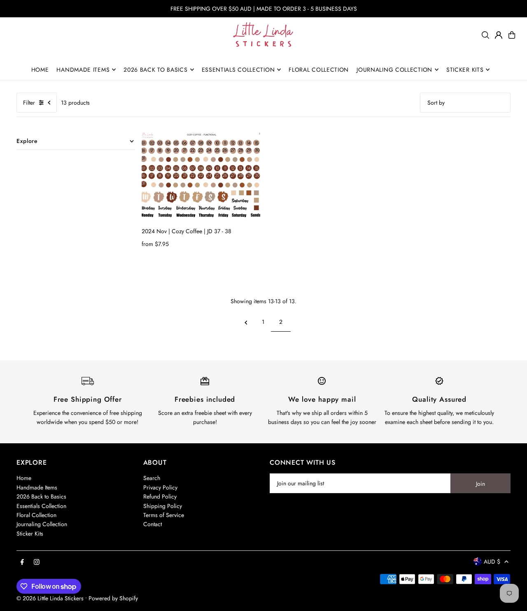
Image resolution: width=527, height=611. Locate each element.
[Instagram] (37, 562)
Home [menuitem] (40, 70)
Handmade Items (36, 487)
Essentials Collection (41, 506)
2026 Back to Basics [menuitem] (155, 70)
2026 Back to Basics (41, 496)
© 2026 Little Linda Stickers (50, 598)
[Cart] (511, 35)
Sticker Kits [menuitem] (464, 70)
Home (23, 478)
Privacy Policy (160, 487)
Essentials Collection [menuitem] (238, 70)
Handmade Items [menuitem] (83, 70)
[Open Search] (485, 35)
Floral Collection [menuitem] (319, 70)
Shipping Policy (162, 506)
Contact (152, 524)
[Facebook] (22, 562)
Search (151, 478)
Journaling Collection (41, 524)
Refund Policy (160, 496)
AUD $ (492, 561)
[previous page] (246, 322)
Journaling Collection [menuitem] (394, 70)
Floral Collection (36, 515)
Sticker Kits (29, 533)
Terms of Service (163, 515)
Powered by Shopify (113, 598)
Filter (29, 102)
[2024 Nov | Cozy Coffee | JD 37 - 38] (201, 176)
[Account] (498, 35)
